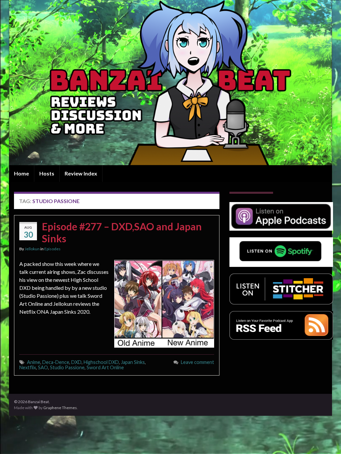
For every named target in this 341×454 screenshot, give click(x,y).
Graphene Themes (60, 407)
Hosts (46, 173)
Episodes (52, 248)
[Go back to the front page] (170, 82)
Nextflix (27, 367)
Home (21, 173)
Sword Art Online (105, 367)
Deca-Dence (55, 362)
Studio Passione (67, 367)
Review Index (81, 173)
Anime (33, 362)
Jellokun (32, 248)
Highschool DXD (101, 362)
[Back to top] (326, 439)
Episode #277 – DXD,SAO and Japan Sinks (122, 232)
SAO (43, 367)
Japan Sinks (133, 362)
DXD (76, 362)
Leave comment (197, 362)
